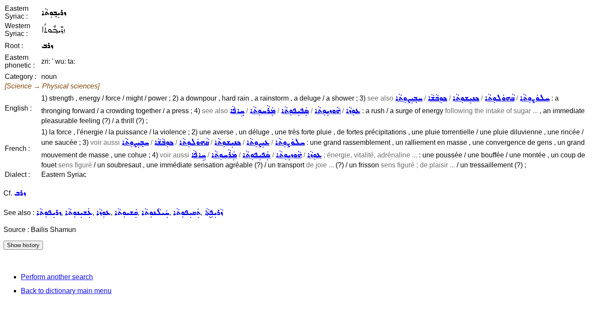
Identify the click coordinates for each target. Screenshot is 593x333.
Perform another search (57, 277)
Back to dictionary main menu (66, 290)
